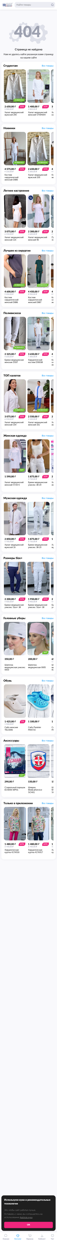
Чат (52, 1239)
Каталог (17, 1239)
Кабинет (42, 1239)
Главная (6, 1239)
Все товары (48, 66)
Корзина (29, 1239)
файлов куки (26, 1217)
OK (28, 1225)
